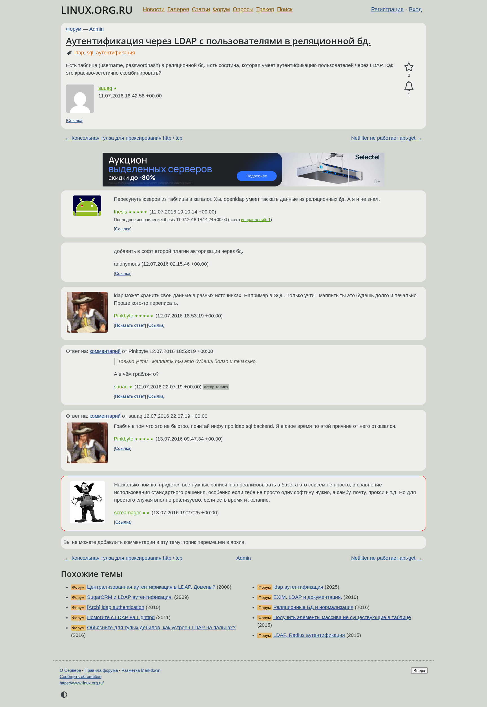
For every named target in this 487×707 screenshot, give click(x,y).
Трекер (265, 9)
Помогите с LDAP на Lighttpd (121, 617)
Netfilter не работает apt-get (383, 138)
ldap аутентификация (298, 587)
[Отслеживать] (409, 86)
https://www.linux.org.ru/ (82, 683)
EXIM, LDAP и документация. (307, 597)
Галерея (178, 9)
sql (90, 52)
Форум (221, 9)
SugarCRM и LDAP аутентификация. (130, 597)
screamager (127, 512)
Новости (154, 9)
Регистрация (387, 9)
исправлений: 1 (256, 219)
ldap (79, 52)
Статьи (201, 9)
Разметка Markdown (140, 670)
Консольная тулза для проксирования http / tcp (127, 138)
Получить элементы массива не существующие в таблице (342, 617)
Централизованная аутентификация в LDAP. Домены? (151, 587)
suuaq (105, 88)
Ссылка (74, 120)
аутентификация (115, 52)
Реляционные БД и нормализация (313, 607)
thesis (120, 212)
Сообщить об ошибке (80, 676)
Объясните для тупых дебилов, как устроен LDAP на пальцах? (161, 627)
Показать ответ (130, 325)
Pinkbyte (123, 316)
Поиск (285, 9)
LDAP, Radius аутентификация (309, 635)
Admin (96, 29)
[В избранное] (409, 67)
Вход (415, 9)
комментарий (105, 351)
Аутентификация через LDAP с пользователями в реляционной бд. (218, 41)
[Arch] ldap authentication (115, 607)
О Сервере (70, 670)
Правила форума (101, 670)
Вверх (419, 670)
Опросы (243, 9)
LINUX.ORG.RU (97, 10)
